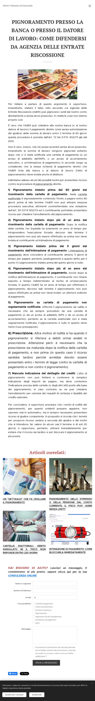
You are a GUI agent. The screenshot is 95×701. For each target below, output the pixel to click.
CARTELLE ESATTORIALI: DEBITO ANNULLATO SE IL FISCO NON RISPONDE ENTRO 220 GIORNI (24, 549)
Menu (89, 5)
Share (14, 674)
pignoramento (44, 184)
